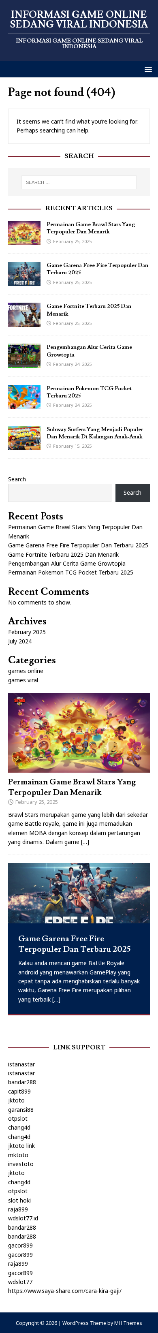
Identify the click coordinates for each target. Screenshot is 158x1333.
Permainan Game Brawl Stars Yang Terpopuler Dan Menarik (91, 228)
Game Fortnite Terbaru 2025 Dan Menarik (63, 554)
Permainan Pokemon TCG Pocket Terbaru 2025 (70, 572)
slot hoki (19, 1200)
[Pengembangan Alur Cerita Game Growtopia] (24, 363)
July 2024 (20, 641)
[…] (85, 842)
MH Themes (128, 1323)
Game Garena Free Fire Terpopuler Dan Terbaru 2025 (78, 545)
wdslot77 (20, 1282)
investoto (21, 1164)
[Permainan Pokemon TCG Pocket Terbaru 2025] (24, 404)
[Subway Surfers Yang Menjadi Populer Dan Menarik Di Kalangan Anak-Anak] (24, 445)
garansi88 (21, 1109)
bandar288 (22, 1082)
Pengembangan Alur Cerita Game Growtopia (67, 563)
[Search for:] (79, 182)
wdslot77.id (23, 1218)
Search (17, 479)
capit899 (19, 1091)
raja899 (18, 1209)
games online (25, 671)
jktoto (16, 1100)
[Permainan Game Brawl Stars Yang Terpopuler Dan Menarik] (24, 240)
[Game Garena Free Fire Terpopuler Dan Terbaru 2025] (24, 281)
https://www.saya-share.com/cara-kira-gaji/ (65, 1291)
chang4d (19, 1127)
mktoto (18, 1155)
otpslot (18, 1118)
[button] (147, 69)
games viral (23, 680)
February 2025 (27, 632)
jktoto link (21, 1145)
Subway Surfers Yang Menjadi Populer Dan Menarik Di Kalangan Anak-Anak (95, 433)
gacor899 (20, 1245)
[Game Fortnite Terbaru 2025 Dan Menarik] (24, 322)
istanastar (21, 1064)
